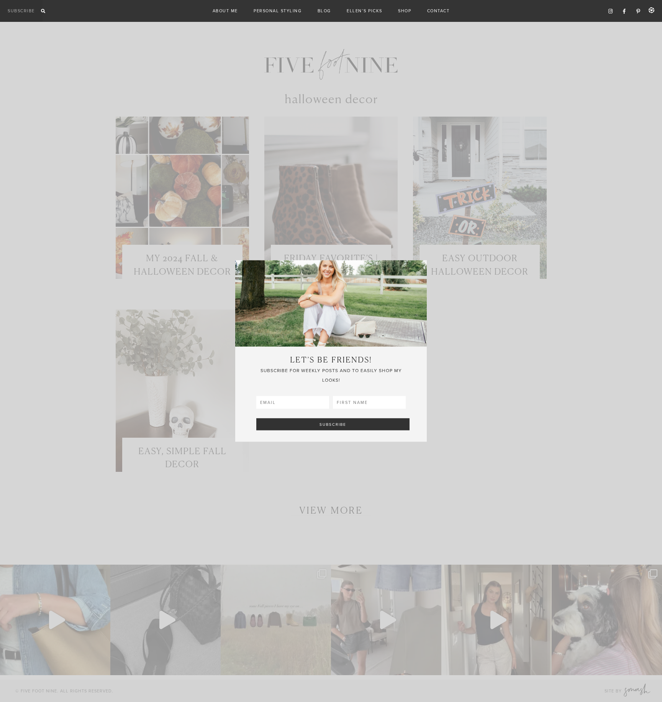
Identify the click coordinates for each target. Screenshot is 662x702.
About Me (225, 11)
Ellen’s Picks (364, 11)
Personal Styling (278, 11)
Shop (404, 11)
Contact (438, 11)
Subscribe (21, 11)
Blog (324, 11)
